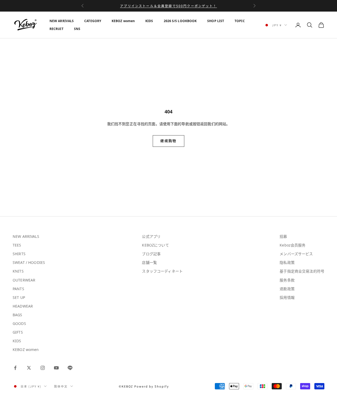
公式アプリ (151, 236)
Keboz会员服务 (292, 245)
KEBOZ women (123, 21)
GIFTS (18, 332)
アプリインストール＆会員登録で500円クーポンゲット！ (168, 5)
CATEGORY (92, 21)
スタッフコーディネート (162, 271)
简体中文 (61, 386)
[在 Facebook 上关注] (15, 367)
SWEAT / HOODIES (29, 262)
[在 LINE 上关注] (70, 367)
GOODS (19, 323)
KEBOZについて (155, 245)
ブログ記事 (151, 253)
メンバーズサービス (296, 253)
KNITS (18, 271)
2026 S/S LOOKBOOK (180, 21)
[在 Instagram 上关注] (42, 367)
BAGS (17, 314)
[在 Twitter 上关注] (29, 367)
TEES (17, 245)
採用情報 (287, 297)
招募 (283, 236)
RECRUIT (56, 29)
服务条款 (287, 280)
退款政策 (287, 288)
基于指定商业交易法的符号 (302, 271)
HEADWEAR (23, 306)
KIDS (149, 21)
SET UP (19, 297)
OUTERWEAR (24, 280)
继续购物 (168, 140)
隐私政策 (287, 262)
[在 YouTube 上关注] (56, 367)
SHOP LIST (215, 21)
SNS (77, 29)
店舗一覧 (149, 262)
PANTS (18, 288)
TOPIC (240, 21)
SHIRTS (19, 253)
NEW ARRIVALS (61, 21)
